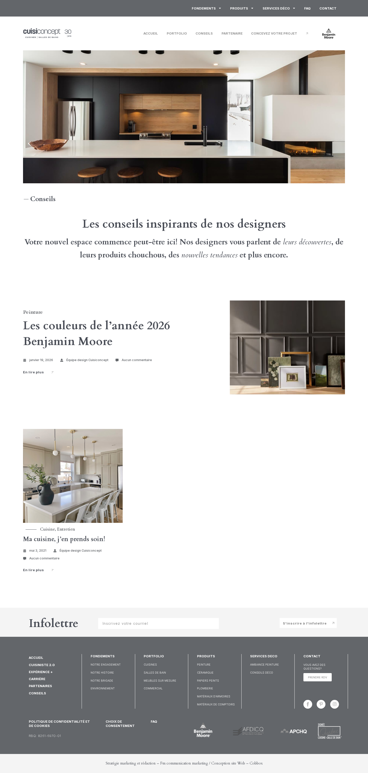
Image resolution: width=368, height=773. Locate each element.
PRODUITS (206, 656)
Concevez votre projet (274, 33)
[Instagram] (334, 704)
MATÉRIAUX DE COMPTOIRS (216, 704)
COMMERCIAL (153, 688)
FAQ (307, 8)
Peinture (33, 312)
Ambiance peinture (264, 664)
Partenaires (40, 686)
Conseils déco (261, 672)
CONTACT (311, 656)
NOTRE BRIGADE (102, 680)
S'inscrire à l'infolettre (305, 623)
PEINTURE (204, 664)
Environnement (103, 688)
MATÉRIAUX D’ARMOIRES (213, 696)
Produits (239, 8)
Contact (327, 8)
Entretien (66, 529)
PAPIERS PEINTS (208, 680)
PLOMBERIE (205, 688)
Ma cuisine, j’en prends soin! (64, 539)
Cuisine (47, 529)
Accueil (150, 33)
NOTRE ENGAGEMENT (106, 664)
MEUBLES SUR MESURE (160, 680)
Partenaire (232, 33)
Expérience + (41, 672)
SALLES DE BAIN (155, 672)
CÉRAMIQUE (205, 672)
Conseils (204, 33)
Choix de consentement (120, 723)
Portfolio (177, 33)
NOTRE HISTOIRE (102, 672)
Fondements (204, 8)
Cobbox (256, 763)
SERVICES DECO (263, 656)
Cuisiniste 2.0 (42, 665)
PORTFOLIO (154, 656)
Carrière (37, 679)
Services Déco (276, 8)
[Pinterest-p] (321, 704)
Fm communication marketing (184, 763)
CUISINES (150, 664)
